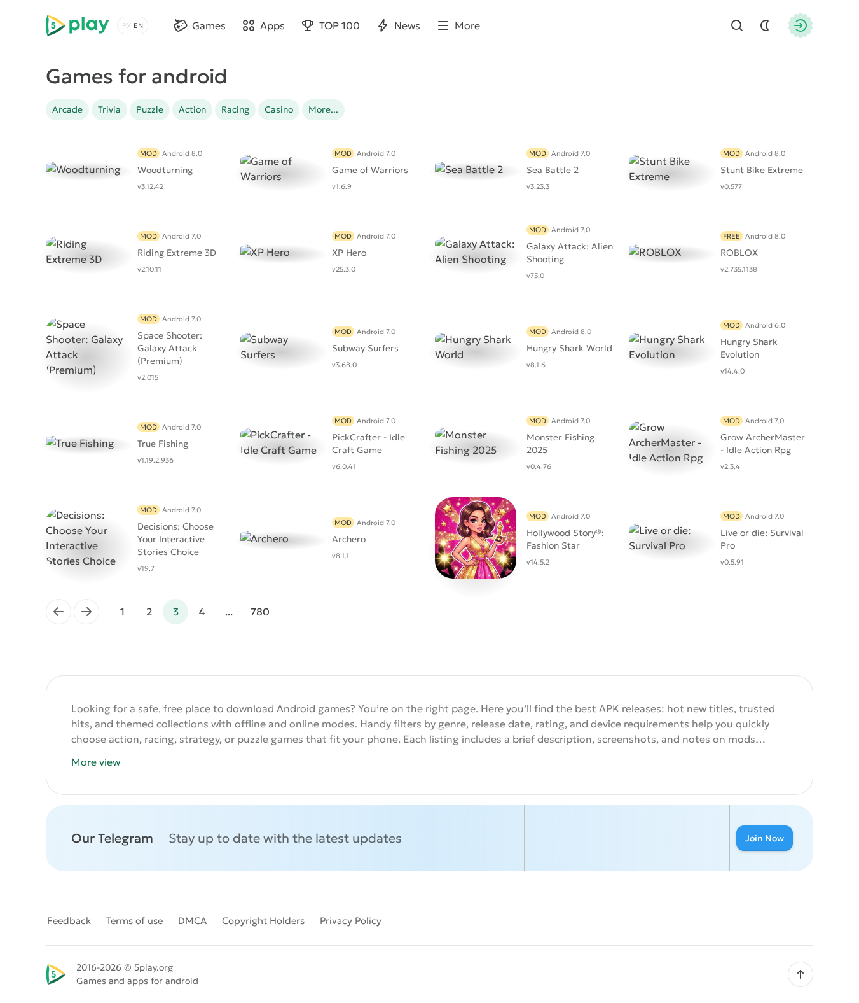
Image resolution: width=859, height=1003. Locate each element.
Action (192, 109)
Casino (279, 109)
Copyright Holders (263, 921)
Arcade (67, 109)
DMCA (192, 921)
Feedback (69, 921)
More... (323, 109)
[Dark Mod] (765, 25)
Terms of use (134, 921)
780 (260, 611)
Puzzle (149, 109)
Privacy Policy (350, 921)
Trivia (109, 109)
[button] (800, 974)
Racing (235, 109)
